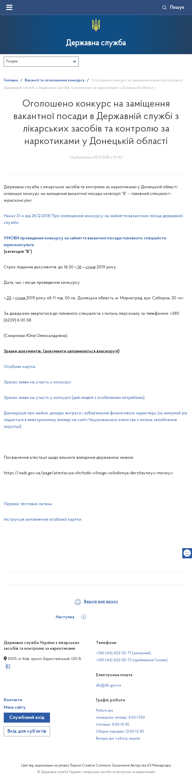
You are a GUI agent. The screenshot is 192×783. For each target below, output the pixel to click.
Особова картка (20, 367)
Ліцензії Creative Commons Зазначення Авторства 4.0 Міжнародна (120, 766)
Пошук (177, 7)
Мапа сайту (15, 707)
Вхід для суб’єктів (27, 731)
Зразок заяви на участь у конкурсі (37, 382)
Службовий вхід (26, 717)
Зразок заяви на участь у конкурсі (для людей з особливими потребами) (74, 398)
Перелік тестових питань (28, 504)
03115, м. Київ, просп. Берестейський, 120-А (44, 659)
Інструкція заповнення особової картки (42, 519)
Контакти (13, 700)
